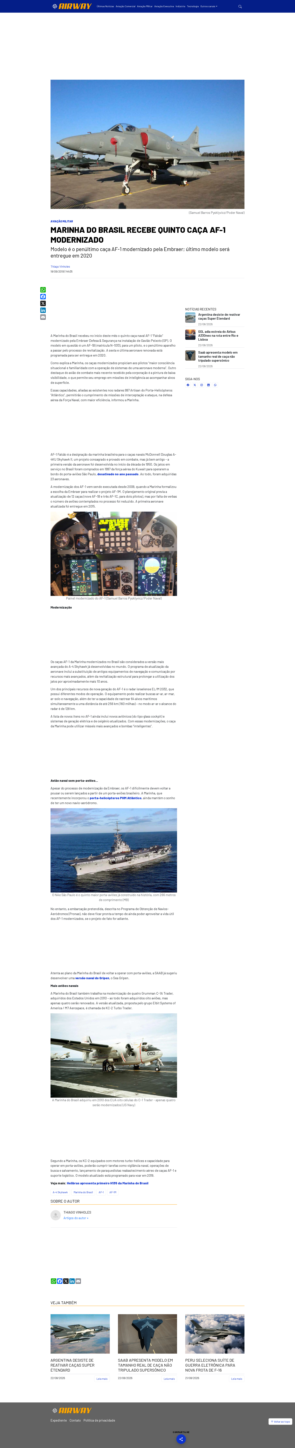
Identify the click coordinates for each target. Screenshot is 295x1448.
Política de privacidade (99, 1420)
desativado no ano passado (117, 474)
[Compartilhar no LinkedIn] (208, 385)
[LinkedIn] (43, 310)
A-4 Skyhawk (60, 1192)
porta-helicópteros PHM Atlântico (116, 798)
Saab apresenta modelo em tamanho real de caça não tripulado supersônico (218, 356)
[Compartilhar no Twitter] (195, 385)
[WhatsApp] (43, 289)
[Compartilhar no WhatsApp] (215, 385)
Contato (75, 1420)
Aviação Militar (62, 221)
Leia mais (102, 1378)
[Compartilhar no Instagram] (201, 385)
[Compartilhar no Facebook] (188, 385)
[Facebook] (43, 296)
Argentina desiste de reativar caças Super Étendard (219, 316)
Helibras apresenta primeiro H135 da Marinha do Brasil (107, 1183)
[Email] (43, 317)
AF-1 (101, 1192)
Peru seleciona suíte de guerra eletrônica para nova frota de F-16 (210, 1365)
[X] (43, 303)
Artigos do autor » (76, 1218)
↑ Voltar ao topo (280, 1421)
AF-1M (112, 1192)
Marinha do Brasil (83, 1192)
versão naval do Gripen (92, 978)
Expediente (59, 1420)
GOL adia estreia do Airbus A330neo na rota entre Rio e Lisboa (218, 335)
